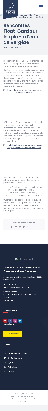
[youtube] (5, 321)
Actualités (12, 367)
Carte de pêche (15, 358)
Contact (11, 371)
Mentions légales (18, 399)
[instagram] (15, 321)
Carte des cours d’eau (18, 353)
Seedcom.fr (24, 402)
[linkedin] (20, 321)
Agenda (11, 362)
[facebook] (10, 321)
